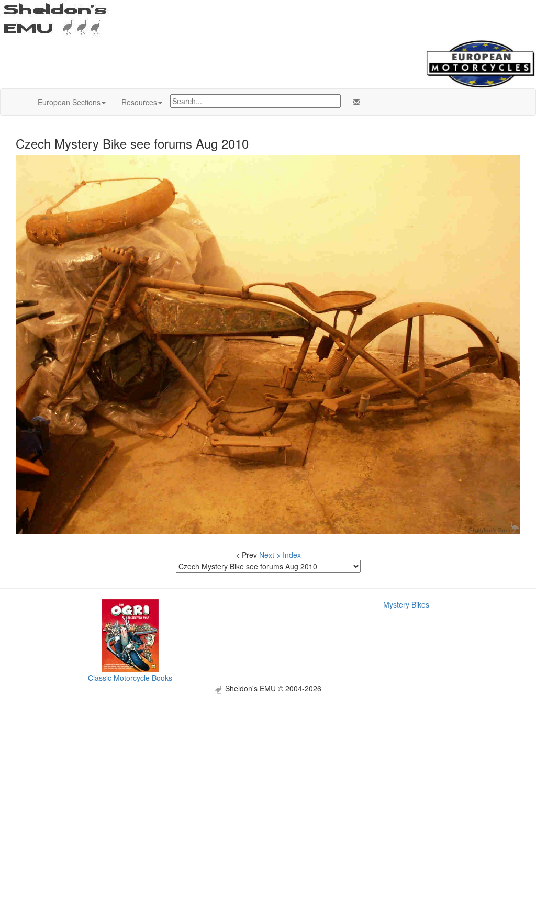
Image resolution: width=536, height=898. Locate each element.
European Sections (69, 102)
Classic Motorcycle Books (130, 677)
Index (292, 554)
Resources (139, 102)
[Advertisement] (268, 767)
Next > (270, 554)
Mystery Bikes (406, 604)
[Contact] (354, 102)
